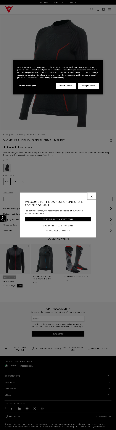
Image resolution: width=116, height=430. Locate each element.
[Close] (91, 196)
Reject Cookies (66, 86)
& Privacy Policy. (57, 78)
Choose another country (58, 231)
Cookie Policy (44, 78)
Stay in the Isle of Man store (58, 226)
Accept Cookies (88, 86)
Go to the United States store (58, 219)
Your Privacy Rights (27, 86)
